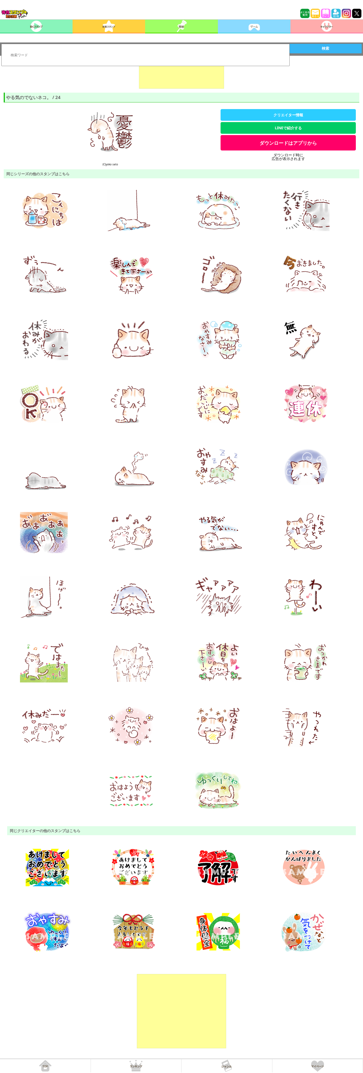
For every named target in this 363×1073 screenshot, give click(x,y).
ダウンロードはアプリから (288, 143)
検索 (325, 48)
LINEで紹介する (288, 127)
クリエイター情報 (288, 114)
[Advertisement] (181, 75)
